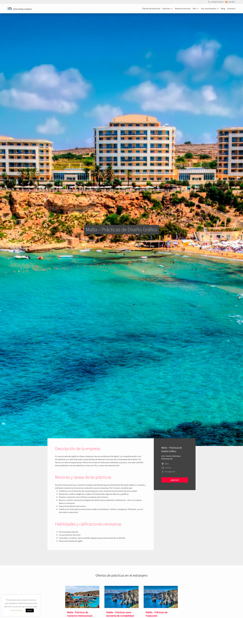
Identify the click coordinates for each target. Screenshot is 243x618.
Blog (223, 8)
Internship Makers (22, 9)
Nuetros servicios (183, 8)
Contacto (231, 8)
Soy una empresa (208, 8)
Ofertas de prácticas (151, 8)
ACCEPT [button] (29, 610)
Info (194, 8)
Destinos (166, 8)
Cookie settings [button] (16, 610)
